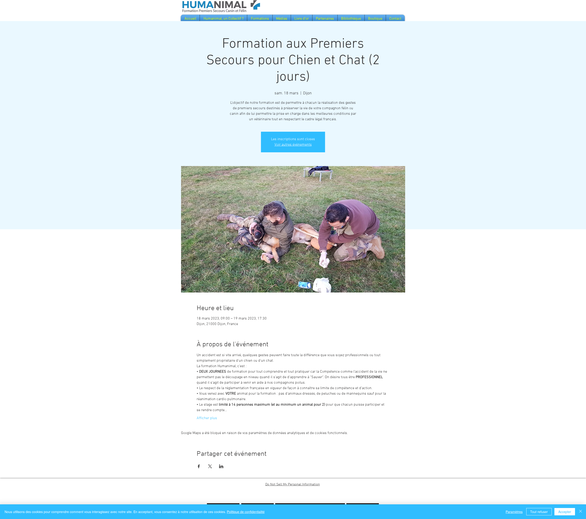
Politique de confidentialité (246, 511)
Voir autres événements (293, 144)
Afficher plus (207, 418)
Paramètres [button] (514, 511)
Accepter (564, 511)
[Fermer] (580, 511)
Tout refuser (539, 511)
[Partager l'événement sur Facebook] (199, 466)
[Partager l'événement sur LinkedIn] (221, 466)
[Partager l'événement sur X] (210, 466)
